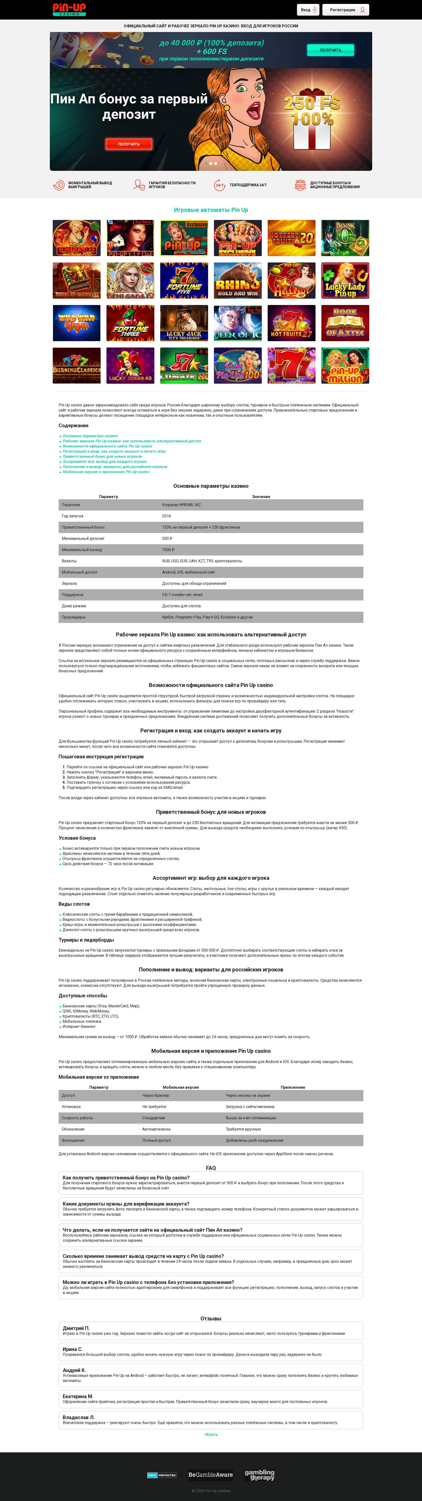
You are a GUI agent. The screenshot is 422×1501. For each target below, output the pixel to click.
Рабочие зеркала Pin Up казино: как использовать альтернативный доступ (132, 441)
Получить (129, 144)
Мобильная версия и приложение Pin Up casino (106, 471)
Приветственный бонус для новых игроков (102, 456)
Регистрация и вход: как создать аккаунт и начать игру (114, 451)
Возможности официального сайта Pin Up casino (107, 446)
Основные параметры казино (90, 436)
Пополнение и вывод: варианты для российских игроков (115, 466)
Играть (211, 1434)
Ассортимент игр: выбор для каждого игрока (104, 461)
